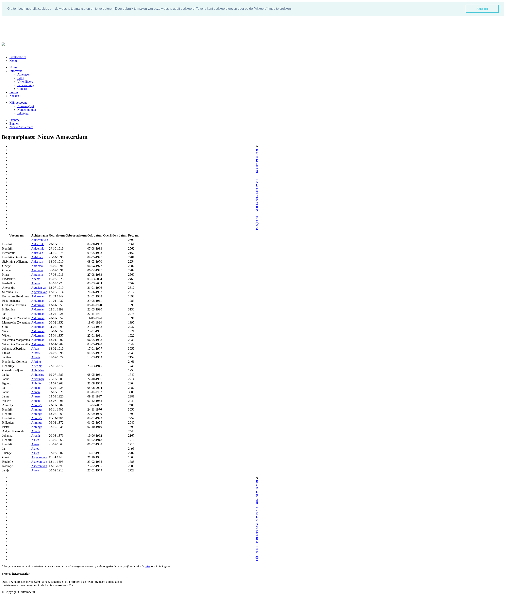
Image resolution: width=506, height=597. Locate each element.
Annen (35, 387)
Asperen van (39, 457)
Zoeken (14, 95)
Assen (35, 470)
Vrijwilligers (25, 81)
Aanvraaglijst (25, 106)
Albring (36, 361)
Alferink (36, 366)
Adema (35, 279)
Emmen (14, 123)
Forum (13, 92)
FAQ (20, 78)
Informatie (15, 71)
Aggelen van (39, 287)
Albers (35, 348)
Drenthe (14, 120)
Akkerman (37, 296)
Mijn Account (18, 102)
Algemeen (23, 74)
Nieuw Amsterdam (21, 127)
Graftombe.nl (17, 57)
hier (147, 566)
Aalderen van (39, 239)
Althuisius (37, 370)
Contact (22, 88)
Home (13, 67)
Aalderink (37, 244)
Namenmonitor (26, 109)
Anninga (36, 405)
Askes (35, 440)
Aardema (37, 266)
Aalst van (37, 253)
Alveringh (37, 379)
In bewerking (25, 85)
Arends (35, 431)
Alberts (35, 357)
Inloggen (22, 113)
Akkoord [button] (482, 8)
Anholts (36, 383)
